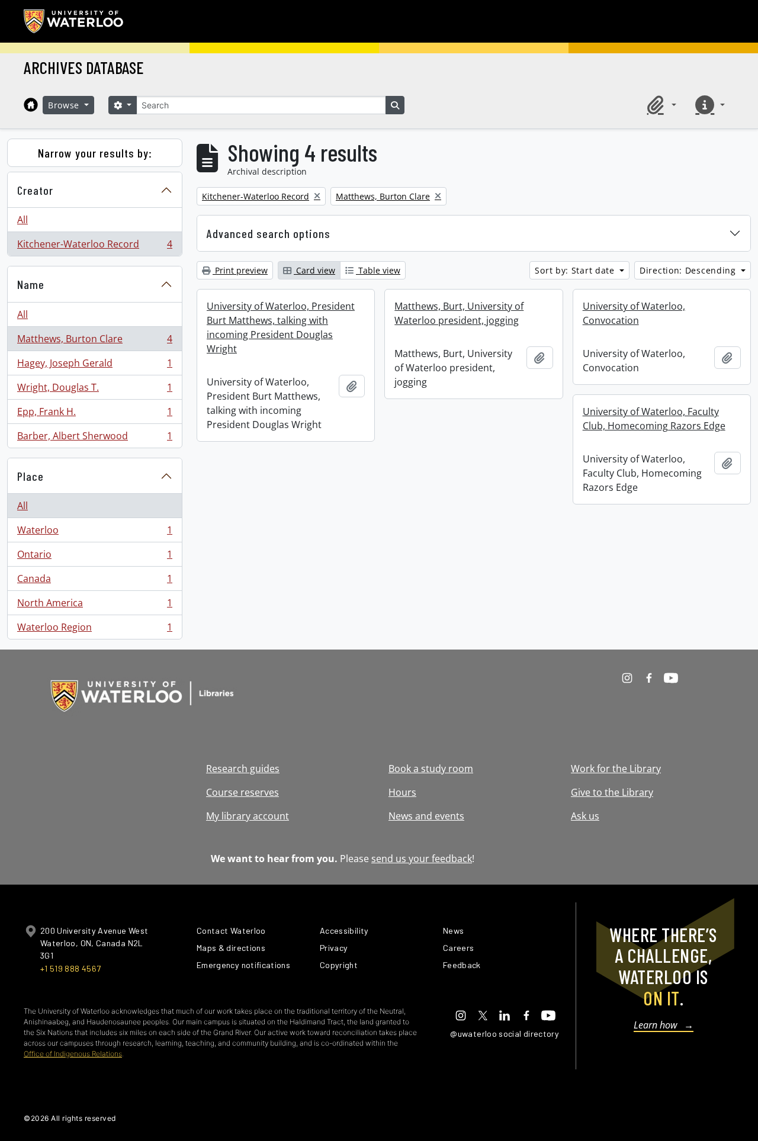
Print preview (240, 270)
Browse (65, 105)
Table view (378, 270)
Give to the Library (612, 792)
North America (94, 605)
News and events (426, 815)
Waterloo (94, 532)
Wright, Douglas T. (94, 390)
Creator (35, 190)
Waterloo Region (94, 630)
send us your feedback (421, 858)
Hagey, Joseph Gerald (94, 365)
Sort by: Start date (576, 270)
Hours (402, 792)
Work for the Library (616, 768)
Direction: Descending (689, 270)
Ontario (94, 557)
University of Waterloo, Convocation (634, 313)
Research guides (243, 768)
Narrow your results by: (95, 153)
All (22, 219)
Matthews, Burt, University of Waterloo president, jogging (458, 313)
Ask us (585, 815)
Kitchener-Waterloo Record (94, 246)
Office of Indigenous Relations (73, 1053)
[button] (660, 105)
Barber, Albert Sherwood (94, 438)
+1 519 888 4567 (70, 968)
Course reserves (242, 792)
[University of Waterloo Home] (74, 21)
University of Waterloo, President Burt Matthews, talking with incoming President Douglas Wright (281, 327)
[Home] (31, 105)
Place (30, 476)
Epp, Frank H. (94, 414)
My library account (247, 815)
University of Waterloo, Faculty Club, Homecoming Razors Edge (654, 418)
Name (30, 284)
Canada (94, 581)
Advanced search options (268, 233)
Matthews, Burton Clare (94, 341)
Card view (314, 270)
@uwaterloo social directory (504, 1033)
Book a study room (430, 768)
